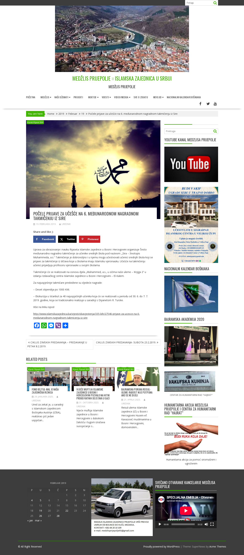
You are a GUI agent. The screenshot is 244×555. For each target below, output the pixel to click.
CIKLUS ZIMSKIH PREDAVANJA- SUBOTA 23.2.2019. (126, 342)
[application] (186, 510)
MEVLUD (157, 97)
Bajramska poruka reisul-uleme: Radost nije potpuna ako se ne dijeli (136, 392)
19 (40, 510)
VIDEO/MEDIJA (121, 97)
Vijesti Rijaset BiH (35, 122)
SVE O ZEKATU (141, 97)
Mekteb (92, 97)
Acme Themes (217, 546)
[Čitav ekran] (212, 524)
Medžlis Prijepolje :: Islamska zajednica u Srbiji (122, 78)
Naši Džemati (61, 97)
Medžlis (45, 97)
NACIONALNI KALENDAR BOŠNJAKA (184, 97)
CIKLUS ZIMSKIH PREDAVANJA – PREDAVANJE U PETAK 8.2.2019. (57, 344)
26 (40, 515)
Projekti (78, 97)
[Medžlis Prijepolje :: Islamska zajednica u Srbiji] (122, 71)
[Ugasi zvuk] (206, 524)
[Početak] (160, 524)
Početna (30, 97)
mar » (38, 520)
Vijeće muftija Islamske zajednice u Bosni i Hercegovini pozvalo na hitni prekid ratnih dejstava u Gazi (93, 393)
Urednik (66, 224)
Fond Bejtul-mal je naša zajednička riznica (45, 390)
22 (66, 510)
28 (58, 515)
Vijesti (105, 97)
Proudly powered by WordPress (161, 546)
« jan (30, 520)
